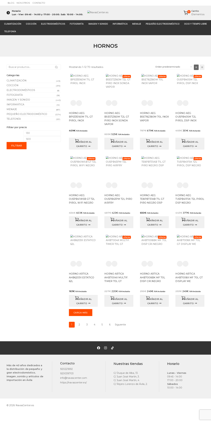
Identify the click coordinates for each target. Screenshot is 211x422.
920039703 (67, 373)
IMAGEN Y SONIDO (98, 23)
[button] (83, 144)
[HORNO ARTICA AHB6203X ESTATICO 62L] (83, 248)
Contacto (38, 2)
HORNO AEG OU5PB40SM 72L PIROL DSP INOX (185, 117)
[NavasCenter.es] (105, 13)
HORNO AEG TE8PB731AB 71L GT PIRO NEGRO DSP (152, 199)
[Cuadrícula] (196, 67)
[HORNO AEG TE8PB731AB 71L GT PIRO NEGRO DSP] (154, 169)
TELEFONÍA (10, 31)
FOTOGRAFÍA (77, 23)
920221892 (66, 369)
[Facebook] (99, 348)
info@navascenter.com (73, 377)
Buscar (57, 68)
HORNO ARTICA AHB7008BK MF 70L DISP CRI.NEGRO (152, 277)
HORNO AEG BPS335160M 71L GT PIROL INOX (81, 117)
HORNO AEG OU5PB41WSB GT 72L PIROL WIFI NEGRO (82, 199)
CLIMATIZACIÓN (12, 23)
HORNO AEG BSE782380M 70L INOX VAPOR (154, 117)
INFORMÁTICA (120, 23)
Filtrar (16, 145)
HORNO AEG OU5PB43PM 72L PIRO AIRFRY (118, 199)
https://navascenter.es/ (73, 382)
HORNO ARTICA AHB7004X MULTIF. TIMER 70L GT (116, 277)
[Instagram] (105, 348)
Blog (11, 2)
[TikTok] (112, 348)
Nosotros (23, 2)
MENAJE (136, 23)
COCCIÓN (31, 23)
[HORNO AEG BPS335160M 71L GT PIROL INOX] (83, 87)
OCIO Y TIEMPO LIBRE (195, 23)
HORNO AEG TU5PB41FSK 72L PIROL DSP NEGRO (189, 199)
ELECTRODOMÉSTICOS (53, 23)
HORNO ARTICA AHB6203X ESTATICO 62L (81, 277)
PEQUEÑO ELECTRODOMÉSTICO (163, 23)
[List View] (202, 67)
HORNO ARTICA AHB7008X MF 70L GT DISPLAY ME (189, 277)
